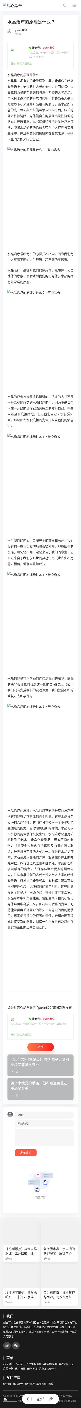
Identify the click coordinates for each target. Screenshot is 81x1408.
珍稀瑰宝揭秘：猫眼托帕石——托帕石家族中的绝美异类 (21, 1295)
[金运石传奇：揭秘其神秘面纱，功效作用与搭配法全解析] (59, 1276)
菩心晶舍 (18, 1383)
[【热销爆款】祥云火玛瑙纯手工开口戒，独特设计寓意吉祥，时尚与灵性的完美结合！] (21, 1233)
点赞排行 (8, 1368)
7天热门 (19, 1363)
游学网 (7, 1383)
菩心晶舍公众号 (48, 1368)
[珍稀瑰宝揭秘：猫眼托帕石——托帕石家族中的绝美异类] (21, 1276)
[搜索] (65, 5)
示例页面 (32, 1368)
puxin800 (21, 30)
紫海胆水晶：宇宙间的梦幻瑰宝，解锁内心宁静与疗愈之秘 (59, 1251)
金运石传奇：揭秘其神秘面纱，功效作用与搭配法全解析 (59, 1295)
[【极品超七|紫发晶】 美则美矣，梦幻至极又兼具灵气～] (40, 1065)
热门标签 (20, 1368)
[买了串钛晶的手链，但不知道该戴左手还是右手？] (40, 1089)
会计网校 (30, 1383)
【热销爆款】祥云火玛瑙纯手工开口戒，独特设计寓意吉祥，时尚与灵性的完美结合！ (21, 1251)
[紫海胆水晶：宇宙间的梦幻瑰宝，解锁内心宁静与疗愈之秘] (59, 1233)
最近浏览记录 (66, 1363)
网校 (50, 1383)
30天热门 (8, 1363)
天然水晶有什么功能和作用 (41, 1363)
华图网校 (41, 1383)
